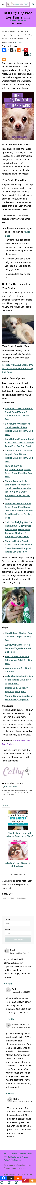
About (6, 1154)
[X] (13, 50)
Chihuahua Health (8, 790)
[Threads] (27, 54)
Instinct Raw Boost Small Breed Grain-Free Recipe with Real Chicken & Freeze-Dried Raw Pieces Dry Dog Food (19, 510)
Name (8, 920)
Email (8, 929)
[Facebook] (5, 50)
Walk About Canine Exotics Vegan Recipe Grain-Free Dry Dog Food (19, 680)
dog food (6, 805)
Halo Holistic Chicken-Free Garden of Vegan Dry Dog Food (18, 636)
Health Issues (20, 790)
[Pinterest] (26, 50)
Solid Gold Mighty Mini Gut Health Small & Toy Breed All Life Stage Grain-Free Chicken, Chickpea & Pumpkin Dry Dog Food (18, 529)
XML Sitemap (15, 1160)
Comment (7, 894)
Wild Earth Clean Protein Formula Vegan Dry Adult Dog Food (18, 648)
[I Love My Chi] (18, 4)
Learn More (18, 42)
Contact (14, 1154)
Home (3, 793)
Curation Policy (25, 1154)
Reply (9, 983)
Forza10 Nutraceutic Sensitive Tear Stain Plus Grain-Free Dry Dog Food (17, 368)
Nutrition (29, 790)
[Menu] (3, 4)
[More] (4, 59)
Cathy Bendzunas (19, 20)
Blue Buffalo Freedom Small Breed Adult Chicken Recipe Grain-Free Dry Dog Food (19, 442)
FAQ (7, 1157)
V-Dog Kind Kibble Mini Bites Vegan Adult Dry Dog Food (18, 660)
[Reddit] (20, 50)
